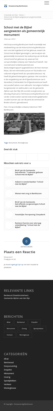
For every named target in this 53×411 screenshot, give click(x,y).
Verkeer (10, 335)
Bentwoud (21, 322)
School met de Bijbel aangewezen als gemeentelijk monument (24, 31)
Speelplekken (38, 328)
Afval (8, 322)
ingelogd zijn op (16, 264)
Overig (24, 328)
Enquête (34, 322)
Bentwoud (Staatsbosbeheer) (16, 295)
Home (21, 15)
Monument (13, 143)
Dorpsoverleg (10, 366)
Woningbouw (23, 143)
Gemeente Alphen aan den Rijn (17, 298)
